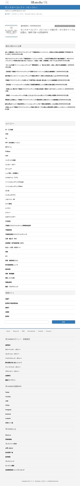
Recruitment (31, 331)
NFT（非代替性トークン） (12, 142)
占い (6, 256)
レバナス (7, 208)
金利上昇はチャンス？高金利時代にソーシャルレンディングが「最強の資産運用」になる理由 (31, 104)
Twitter (7, 392)
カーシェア (8, 169)
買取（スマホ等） (10, 278)
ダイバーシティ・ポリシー (13, 349)
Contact (40, 331)
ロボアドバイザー (10, 217)
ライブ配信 (8, 203)
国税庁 (7, 307)
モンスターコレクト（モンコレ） (65, 26)
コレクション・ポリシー (12, 354)
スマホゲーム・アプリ (11, 177)
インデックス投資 (10, 160)
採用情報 (7, 457)
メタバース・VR (10, 199)
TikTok (7, 405)
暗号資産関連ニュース (11, 265)
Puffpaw (7, 151)
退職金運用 (8, 282)
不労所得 (7, 221)
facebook (8, 414)
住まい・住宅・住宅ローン (13, 247)
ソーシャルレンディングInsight (14, 182)
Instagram (8, 409)
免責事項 (7, 375)
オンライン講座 (9, 465)
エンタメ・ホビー (10, 164)
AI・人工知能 (9, 129)
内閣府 (7, 312)
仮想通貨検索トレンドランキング (14, 470)
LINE (6, 401)
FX (6, 138)
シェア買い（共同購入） (12, 173)
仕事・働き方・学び (11, 238)
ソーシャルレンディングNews (14, 186)
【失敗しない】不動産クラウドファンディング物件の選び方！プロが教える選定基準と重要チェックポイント (36, 107)
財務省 (7, 316)
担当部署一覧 (9, 452)
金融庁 (7, 299)
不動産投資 (8, 230)
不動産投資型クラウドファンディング (16, 234)
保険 (6, 251)
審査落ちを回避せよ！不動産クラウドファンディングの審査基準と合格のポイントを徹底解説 (32, 99)
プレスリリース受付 (11, 443)
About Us (16, 331)
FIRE (6, 134)
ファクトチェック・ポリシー (13, 358)
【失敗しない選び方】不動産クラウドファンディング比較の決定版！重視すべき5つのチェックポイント (34, 89)
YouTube (8, 396)
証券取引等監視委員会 (11, 303)
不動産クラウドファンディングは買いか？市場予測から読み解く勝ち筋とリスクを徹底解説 (31, 80)
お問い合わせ (9, 448)
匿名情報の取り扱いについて (13, 362)
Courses (48, 331)
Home (8, 331)
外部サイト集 (9, 423)
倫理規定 (7, 345)
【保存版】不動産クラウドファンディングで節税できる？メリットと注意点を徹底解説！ (30, 71)
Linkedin (8, 418)
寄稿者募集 (8, 439)
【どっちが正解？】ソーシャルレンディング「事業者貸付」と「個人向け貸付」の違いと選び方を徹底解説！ (36, 65)
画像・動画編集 (9, 273)
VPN (6, 156)
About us (8, 435)
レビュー (7, 212)
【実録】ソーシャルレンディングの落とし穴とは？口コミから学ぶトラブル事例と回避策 (30, 95)
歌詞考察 (7, 269)
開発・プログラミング (11, 286)
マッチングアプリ (10, 195)
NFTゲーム (8, 147)
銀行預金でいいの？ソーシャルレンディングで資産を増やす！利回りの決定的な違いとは (30, 76)
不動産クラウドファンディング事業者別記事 (18, 225)
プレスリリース (9, 461)
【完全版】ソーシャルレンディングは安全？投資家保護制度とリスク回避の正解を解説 (30, 84)
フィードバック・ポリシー (13, 367)
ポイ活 (7, 190)
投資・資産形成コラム (11, 260)
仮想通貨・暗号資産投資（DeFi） (15, 243)
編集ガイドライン (10, 380)
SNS (23, 331)
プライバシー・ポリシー (12, 371)
